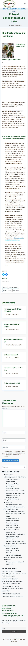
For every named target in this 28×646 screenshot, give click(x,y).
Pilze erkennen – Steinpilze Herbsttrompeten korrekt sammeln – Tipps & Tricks (13, 581)
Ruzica (12, 25)
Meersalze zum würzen (13, 495)
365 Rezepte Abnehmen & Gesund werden (14, 8)
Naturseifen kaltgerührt (13, 527)
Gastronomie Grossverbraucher (15, 507)
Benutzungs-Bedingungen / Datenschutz (14, 620)
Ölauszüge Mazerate (12, 518)
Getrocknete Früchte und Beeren (16, 493)
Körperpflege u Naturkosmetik (15, 511)
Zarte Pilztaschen (7, 593)
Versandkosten (6, 623)
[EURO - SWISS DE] (9, 4)
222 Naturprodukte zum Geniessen (14, 477)
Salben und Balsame (12, 520)
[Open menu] (24, 4)
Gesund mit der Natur (12, 523)
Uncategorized (8, 475)
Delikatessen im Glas (12, 484)
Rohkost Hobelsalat (11, 355)
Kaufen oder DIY (11, 532)
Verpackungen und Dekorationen (16, 543)
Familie (5, 287)
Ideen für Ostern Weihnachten (15, 541)
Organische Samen (10, 546)
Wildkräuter (16, 290)
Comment (5, 408)
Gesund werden (7, 290)
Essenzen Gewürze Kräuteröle (15, 491)
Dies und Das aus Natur (11, 530)
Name (5, 433)
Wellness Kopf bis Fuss (11, 509)
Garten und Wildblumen (13, 555)
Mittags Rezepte (6, 9)
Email (4, 440)
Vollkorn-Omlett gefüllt (12, 383)
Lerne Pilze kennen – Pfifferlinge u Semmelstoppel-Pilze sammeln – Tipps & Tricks (14, 574)
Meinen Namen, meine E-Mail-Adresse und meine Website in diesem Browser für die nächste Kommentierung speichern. (14, 454)
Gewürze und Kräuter (12, 550)
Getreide (8, 553)
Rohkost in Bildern (13, 287)
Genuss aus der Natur (12, 488)
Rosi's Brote (9, 486)
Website (5, 447)
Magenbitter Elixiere (12, 497)
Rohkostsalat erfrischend (9, 596)
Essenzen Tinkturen (12, 525)
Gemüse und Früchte (12, 548)
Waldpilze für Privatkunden (14, 504)
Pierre (9, 314)
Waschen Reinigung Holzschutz (15, 534)
